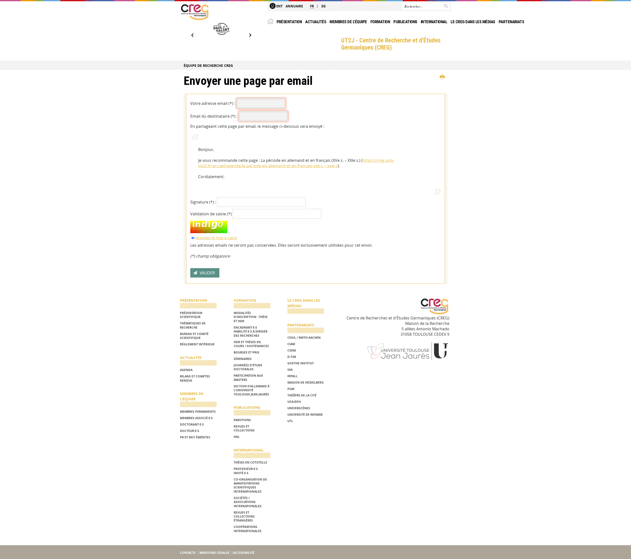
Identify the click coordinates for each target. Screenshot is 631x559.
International (434, 21)
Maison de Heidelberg (305, 382)
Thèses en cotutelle (250, 462)
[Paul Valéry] (221, 29)
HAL (237, 437)
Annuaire (294, 6)
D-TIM (291, 357)
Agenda (186, 370)
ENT (279, 6)
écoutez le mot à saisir (216, 238)
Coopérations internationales (248, 529)
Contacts (188, 553)
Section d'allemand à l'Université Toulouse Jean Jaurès (251, 390)
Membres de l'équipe (348, 21)
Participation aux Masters (248, 377)
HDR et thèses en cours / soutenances (251, 344)
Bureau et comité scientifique (194, 336)
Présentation (289, 21)
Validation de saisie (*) (211, 214)
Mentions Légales (214, 553)
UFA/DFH (294, 402)
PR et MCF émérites (195, 437)
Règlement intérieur (197, 344)
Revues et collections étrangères (244, 516)
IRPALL (292, 376)
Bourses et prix (246, 352)
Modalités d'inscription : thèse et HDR (251, 317)
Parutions (242, 420)
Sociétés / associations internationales (248, 502)
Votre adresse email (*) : (212, 103)
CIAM (291, 344)
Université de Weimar (305, 414)
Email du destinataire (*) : (213, 116)
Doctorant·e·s (192, 424)
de (323, 6)
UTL (290, 421)
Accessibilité (243, 553)
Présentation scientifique (191, 315)
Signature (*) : (203, 202)
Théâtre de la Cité (301, 395)
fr (312, 6)
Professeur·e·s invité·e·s (246, 471)
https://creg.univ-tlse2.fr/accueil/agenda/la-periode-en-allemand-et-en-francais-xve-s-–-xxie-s (296, 163)
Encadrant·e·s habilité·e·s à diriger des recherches (250, 331)
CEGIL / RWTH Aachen (304, 337)
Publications (405, 21)
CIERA (291, 350)
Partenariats (511, 21)
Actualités (315, 21)
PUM (290, 389)
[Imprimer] (442, 77)
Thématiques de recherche (193, 325)
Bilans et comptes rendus (195, 378)
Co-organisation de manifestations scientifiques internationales (250, 485)
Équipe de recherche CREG (208, 65)
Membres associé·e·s (196, 418)
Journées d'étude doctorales (248, 367)
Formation (380, 21)
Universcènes (298, 408)
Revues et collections (244, 428)
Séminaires (243, 359)
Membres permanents (198, 412)
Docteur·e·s (189, 431)
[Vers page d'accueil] (195, 12)
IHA (290, 370)
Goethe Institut (300, 363)
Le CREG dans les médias (473, 21)
